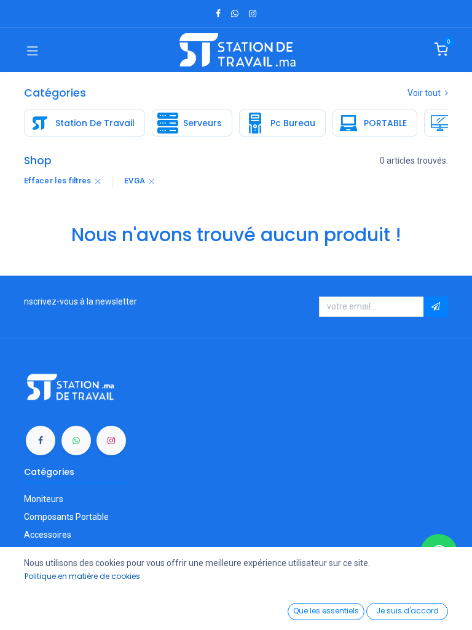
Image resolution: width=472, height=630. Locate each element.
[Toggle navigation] (32, 50)
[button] (435, 307)
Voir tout (424, 93)
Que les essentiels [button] (326, 610)
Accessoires (47, 535)
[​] (218, 13)
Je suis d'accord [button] (407, 610)
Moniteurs (43, 499)
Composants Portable (66, 517)
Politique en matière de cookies (82, 576)
